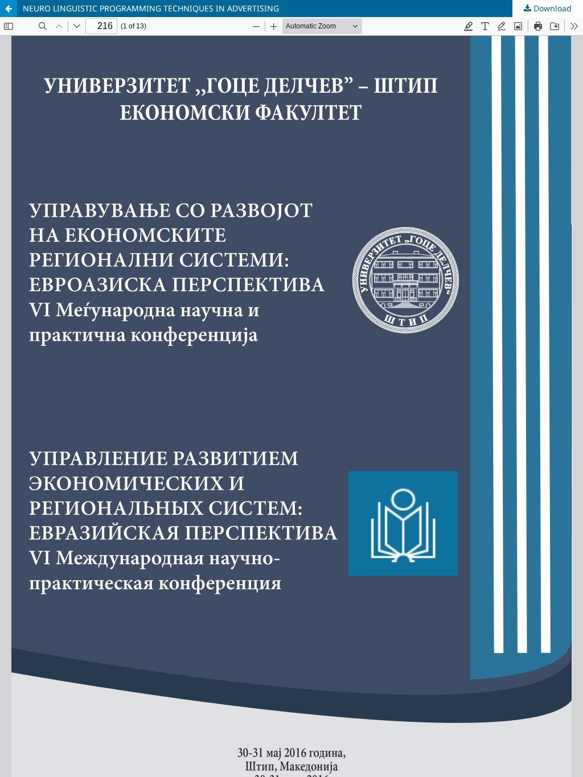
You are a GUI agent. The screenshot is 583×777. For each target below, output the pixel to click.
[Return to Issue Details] (8, 8)
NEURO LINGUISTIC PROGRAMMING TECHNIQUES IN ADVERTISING (151, 8)
